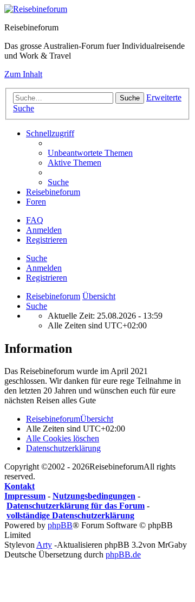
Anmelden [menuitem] (44, 230)
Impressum (25, 495)
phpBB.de (123, 554)
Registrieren (46, 277)
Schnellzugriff (50, 133)
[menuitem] (90, 152)
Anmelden (44, 268)
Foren (36, 201)
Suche (36, 258)
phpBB (60, 525)
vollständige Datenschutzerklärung (70, 515)
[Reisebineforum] (35, 9)
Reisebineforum (53, 192)
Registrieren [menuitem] (46, 239)
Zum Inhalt (23, 74)
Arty (44, 544)
